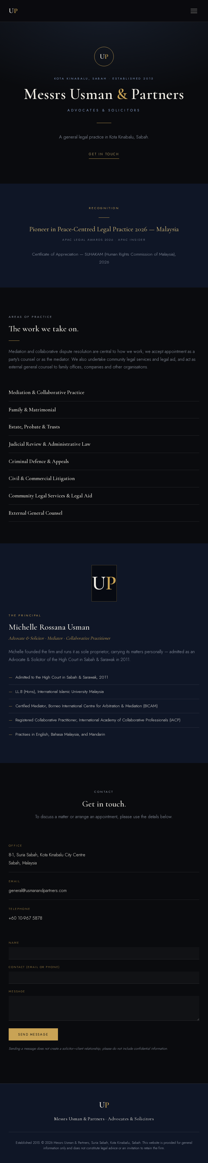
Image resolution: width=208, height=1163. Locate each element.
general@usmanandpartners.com (38, 890)
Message (17, 991)
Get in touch (104, 154)
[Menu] (193, 11)
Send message (33, 1034)
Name (14, 943)
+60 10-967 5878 (25, 918)
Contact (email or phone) (34, 967)
